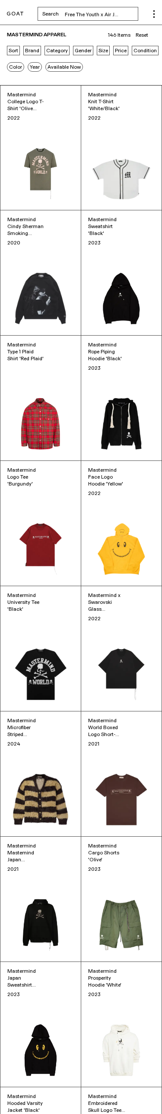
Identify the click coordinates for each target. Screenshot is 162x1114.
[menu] (154, 14)
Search (90, 14)
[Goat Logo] (15, 14)
